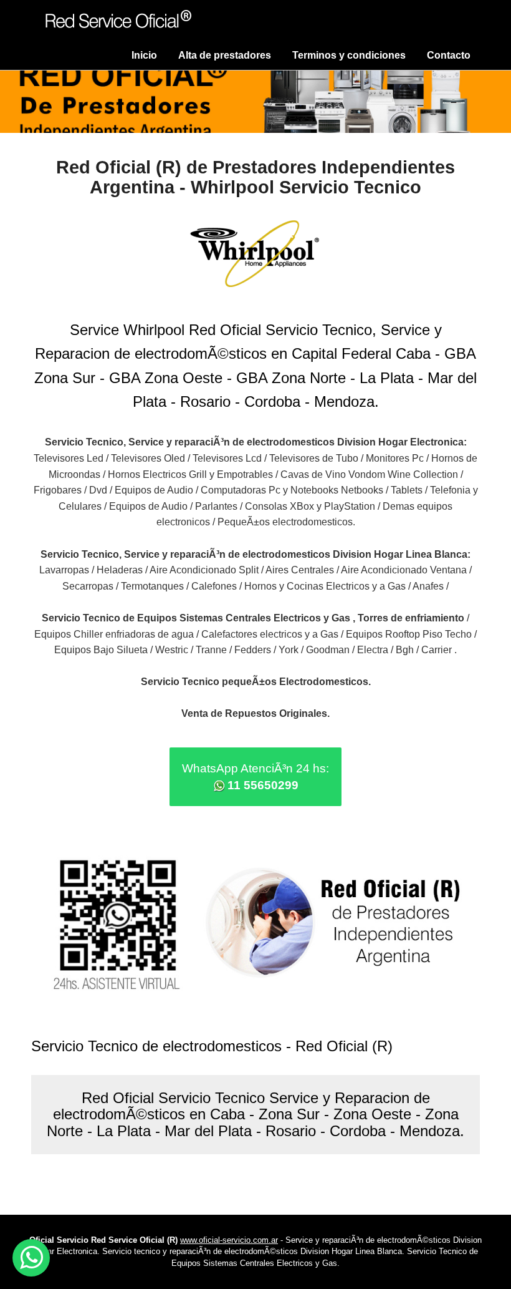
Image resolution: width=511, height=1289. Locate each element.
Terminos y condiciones (349, 55)
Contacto (448, 55)
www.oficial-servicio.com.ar (229, 1240)
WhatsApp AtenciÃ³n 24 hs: (255, 777)
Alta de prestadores (224, 55)
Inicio (144, 55)
